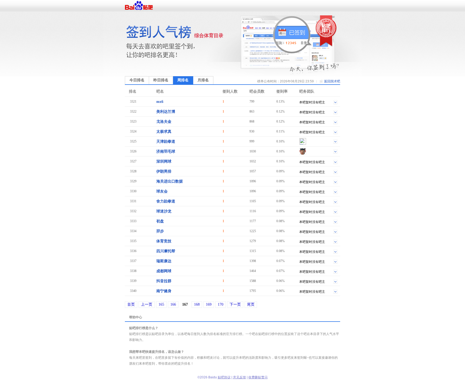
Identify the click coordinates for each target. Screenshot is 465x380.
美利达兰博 (165, 112)
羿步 (160, 231)
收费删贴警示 (258, 377)
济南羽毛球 (165, 151)
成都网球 (163, 271)
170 (220, 304)
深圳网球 (163, 161)
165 (161, 304)
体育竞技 (163, 241)
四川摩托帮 (165, 251)
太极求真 (163, 132)
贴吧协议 (224, 377)
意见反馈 (239, 377)
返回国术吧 (332, 81)
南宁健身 (163, 291)
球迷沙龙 (163, 211)
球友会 (162, 191)
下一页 (235, 304)
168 (197, 304)
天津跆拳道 (165, 142)
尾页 (251, 304)
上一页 (146, 304)
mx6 (159, 102)
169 (209, 304)
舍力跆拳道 (165, 201)
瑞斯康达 (163, 261)
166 (173, 304)
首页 (131, 304)
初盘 (160, 221)
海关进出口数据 (169, 181)
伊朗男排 (163, 171)
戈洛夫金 (163, 122)
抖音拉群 (163, 281)
